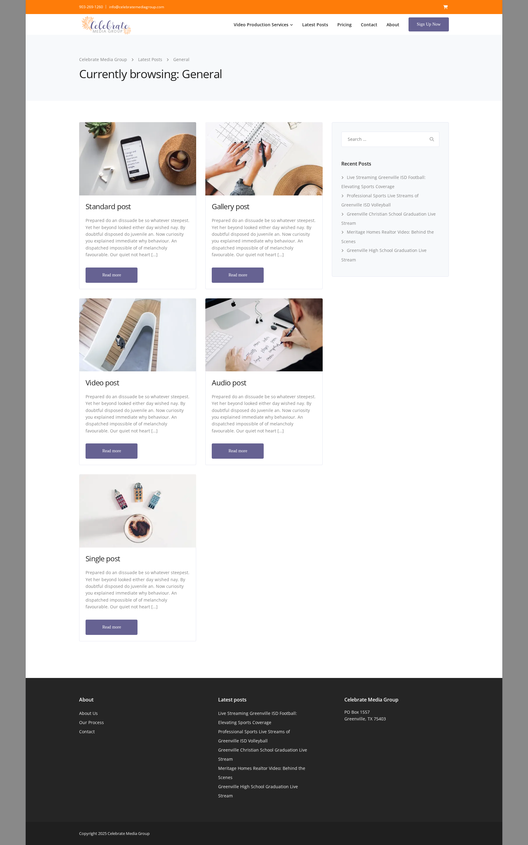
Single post (103, 558)
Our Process (91, 722)
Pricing (344, 24)
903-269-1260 (91, 6)
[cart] (445, 7)
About (393, 24)
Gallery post (230, 206)
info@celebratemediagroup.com (136, 6)
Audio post (229, 382)
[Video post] (137, 334)
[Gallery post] (263, 158)
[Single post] (137, 510)
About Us (88, 713)
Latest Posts (315, 24)
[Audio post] (263, 334)
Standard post (108, 206)
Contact (369, 24)
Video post (102, 382)
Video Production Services (261, 24)
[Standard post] (137, 158)
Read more (111, 275)
